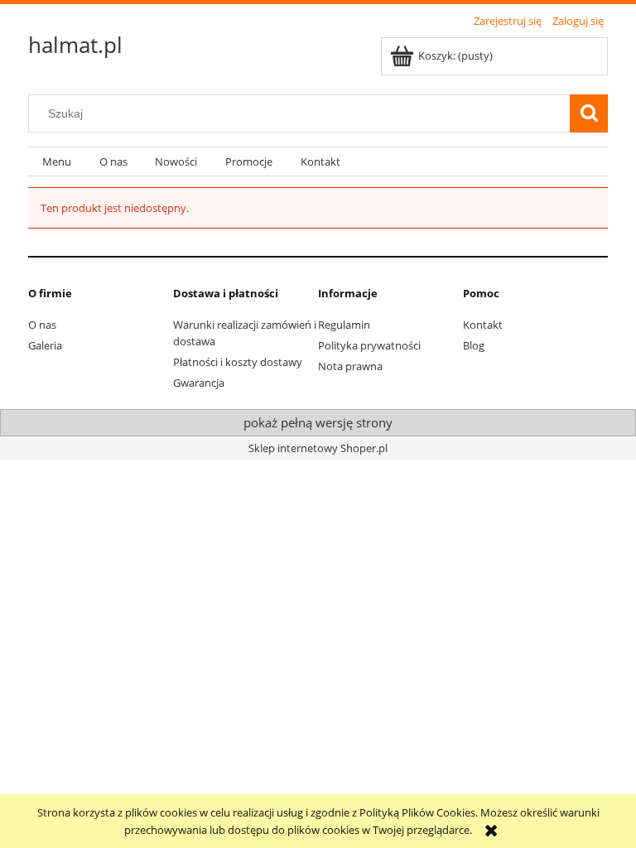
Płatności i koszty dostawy (237, 361)
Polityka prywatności (369, 345)
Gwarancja (198, 382)
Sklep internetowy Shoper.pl (318, 448)
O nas (42, 324)
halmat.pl (75, 45)
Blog (473, 345)
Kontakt (483, 324)
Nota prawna (350, 366)
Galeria (45, 345)
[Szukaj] (589, 113)
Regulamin (344, 324)
